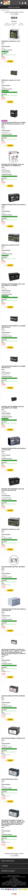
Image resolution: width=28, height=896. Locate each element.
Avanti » (16, 14)
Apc (2, 571)
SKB (2, 44)
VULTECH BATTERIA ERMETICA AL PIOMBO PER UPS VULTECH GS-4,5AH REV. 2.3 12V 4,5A (13, 124)
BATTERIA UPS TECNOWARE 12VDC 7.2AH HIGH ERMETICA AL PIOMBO (13, 284)
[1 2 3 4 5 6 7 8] (4, 430)
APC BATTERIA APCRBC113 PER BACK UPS (13, 738)
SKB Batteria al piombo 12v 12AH (11, 529)
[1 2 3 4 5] (4, 265)
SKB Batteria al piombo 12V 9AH (10, 245)
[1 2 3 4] (4, 590)
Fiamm (3, 209)
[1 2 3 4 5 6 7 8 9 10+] (4, 102)
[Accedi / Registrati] (23, 3)
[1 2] (4, 677)
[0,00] (25, 3)
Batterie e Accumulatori (14, 7)
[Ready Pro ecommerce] (14, 893)
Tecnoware (4, 169)
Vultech (3, 128)
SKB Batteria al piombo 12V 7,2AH (11, 80)
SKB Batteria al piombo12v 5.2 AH (11, 41)
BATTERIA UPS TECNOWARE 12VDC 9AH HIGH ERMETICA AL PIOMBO (13, 407)
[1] (4, 719)
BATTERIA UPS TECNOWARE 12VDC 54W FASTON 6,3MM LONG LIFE (13, 489)
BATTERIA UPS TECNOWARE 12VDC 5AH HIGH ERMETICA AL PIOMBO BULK (13, 165)
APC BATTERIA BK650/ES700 (10, 779)
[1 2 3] (4, 61)
